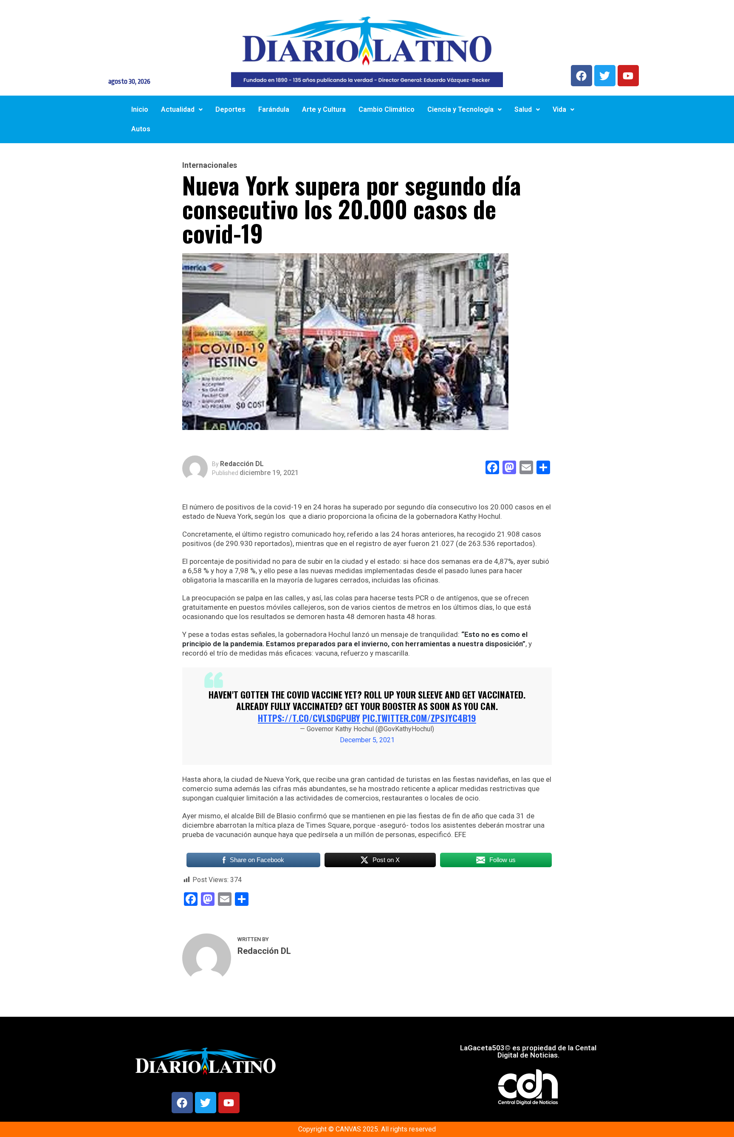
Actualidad (178, 109)
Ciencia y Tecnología (460, 109)
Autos (140, 129)
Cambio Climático (387, 109)
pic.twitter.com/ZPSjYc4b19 (419, 718)
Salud (523, 109)
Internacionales (209, 165)
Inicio (139, 109)
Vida (559, 109)
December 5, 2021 (367, 740)
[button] (182, 109)
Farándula (273, 109)
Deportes (230, 109)
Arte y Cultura (324, 109)
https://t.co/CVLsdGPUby (309, 718)
